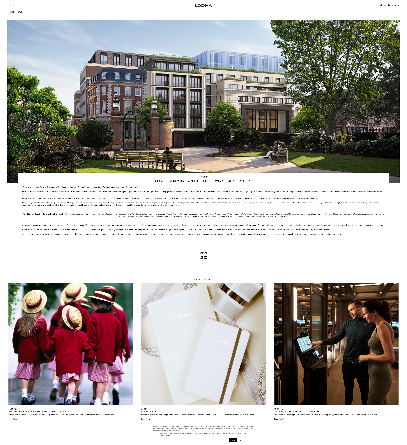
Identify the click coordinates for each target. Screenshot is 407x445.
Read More (12, 419)
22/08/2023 (203, 177)
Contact (397, 5)
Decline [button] (242, 440)
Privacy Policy (177, 430)
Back (11, 17)
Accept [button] (233, 440)
